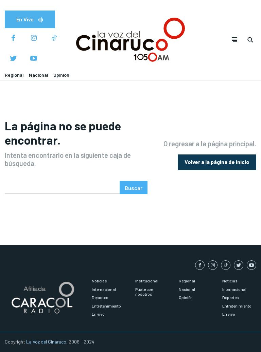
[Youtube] (33, 58)
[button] (250, 40)
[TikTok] (54, 38)
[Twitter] (13, 58)
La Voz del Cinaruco (46, 342)
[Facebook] (13, 38)
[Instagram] (33, 38)
